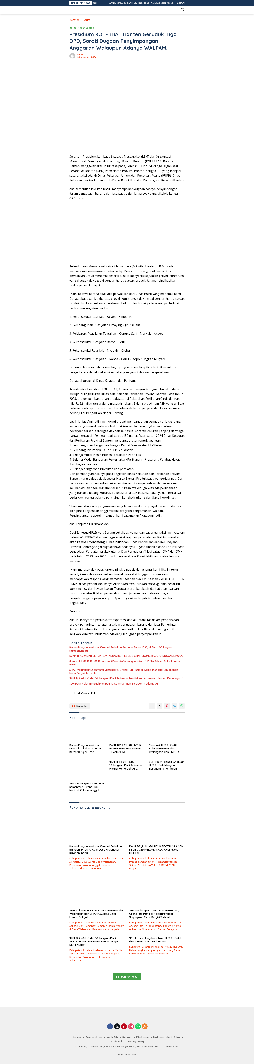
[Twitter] (117, 1026)
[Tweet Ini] (159, 706)
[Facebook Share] (152, 706)
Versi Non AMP (127, 1054)
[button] (71, 10)
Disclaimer (142, 1037)
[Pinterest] (124, 1026)
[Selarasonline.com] (94, 10)
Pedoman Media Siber (166, 1037)
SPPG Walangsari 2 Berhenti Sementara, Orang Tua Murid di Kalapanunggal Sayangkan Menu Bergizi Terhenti (123, 671)
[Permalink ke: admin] (72, 55)
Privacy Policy (135, 1041)
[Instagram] (131, 1026)
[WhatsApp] (138, 1026)
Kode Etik (112, 1037)
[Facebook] (110, 1026)
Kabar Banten (86, 27)
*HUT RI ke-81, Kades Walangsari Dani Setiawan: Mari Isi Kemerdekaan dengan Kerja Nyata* (126, 678)
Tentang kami (94, 1037)
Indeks (77, 1037)
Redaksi (127, 1037)
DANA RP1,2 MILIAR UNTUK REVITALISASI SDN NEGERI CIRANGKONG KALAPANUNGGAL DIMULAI (147, 2)
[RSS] (145, 1026)
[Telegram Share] (174, 706)
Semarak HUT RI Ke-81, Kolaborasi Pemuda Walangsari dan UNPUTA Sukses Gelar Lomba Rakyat (124, 662)
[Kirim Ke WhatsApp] (182, 706)
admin (80, 54)
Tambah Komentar (127, 976)
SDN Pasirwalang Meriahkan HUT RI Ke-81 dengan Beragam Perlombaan (114, 683)
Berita (73, 27)
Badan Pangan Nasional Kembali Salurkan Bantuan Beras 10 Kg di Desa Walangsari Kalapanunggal (121, 649)
